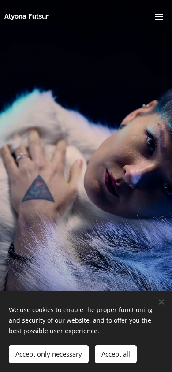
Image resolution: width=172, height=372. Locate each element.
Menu (159, 16)
